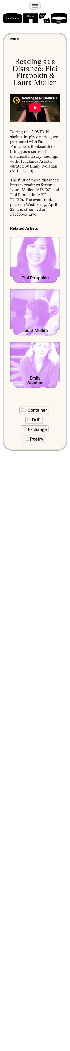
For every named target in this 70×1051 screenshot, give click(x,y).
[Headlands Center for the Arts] (35, 18)
